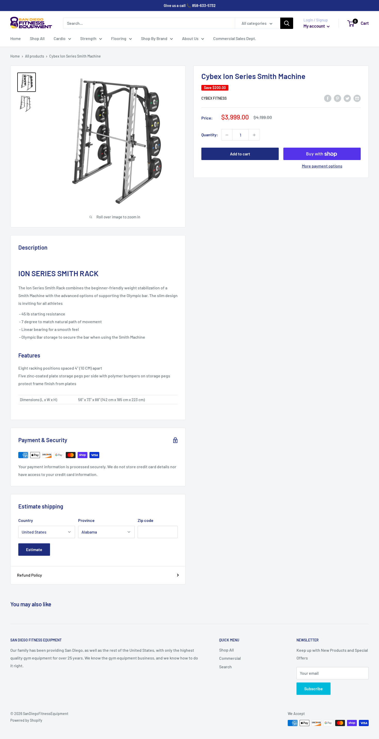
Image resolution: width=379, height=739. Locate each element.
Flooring (118, 38)
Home (15, 38)
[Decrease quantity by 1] (226, 135)
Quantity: (209, 134)
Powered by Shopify (26, 720)
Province (86, 520)
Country (25, 520)
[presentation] (98, 399)
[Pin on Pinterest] (337, 98)
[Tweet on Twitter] (347, 98)
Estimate (34, 549)
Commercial (230, 658)
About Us (190, 38)
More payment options (322, 166)
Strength (88, 38)
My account (314, 25)
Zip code (145, 520)
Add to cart (240, 154)
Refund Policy (29, 575)
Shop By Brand (154, 38)
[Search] (286, 23)
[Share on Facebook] (327, 98)
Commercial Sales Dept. (234, 38)
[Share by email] (357, 98)
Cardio (59, 38)
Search (225, 666)
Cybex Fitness (214, 98)
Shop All (37, 38)
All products (34, 56)
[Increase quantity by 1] (254, 135)
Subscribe (313, 688)
